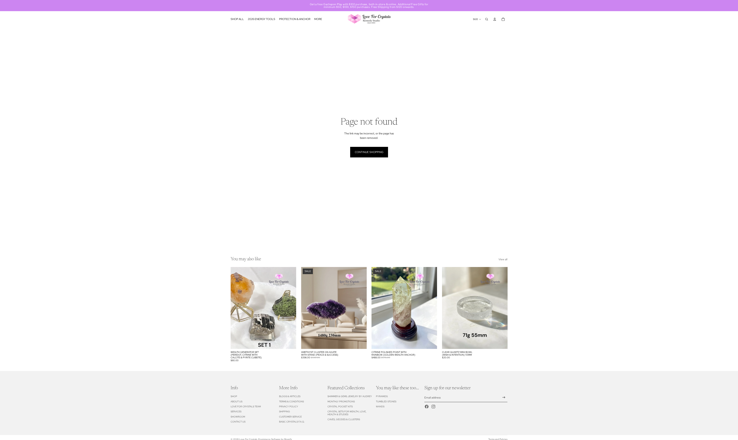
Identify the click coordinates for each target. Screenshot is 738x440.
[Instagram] (433, 406)
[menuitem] (318, 19)
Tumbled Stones (386, 401)
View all (503, 259)
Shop (234, 396)
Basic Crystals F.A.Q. (292, 421)
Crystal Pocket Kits (340, 406)
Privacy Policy (288, 406)
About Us (236, 401)
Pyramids (382, 396)
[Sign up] (503, 397)
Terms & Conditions (291, 401)
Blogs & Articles (289, 396)
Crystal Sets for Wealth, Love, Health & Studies (346, 413)
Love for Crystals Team (246, 406)
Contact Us (238, 421)
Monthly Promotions (341, 401)
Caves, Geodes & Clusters (343, 419)
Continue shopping (369, 152)
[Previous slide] (377, 308)
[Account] (494, 19)
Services (236, 411)
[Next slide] (431, 308)
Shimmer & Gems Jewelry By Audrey (349, 396)
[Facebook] (426, 406)
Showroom (238, 416)
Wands (380, 406)
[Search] (486, 19)
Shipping (284, 411)
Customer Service (290, 416)
